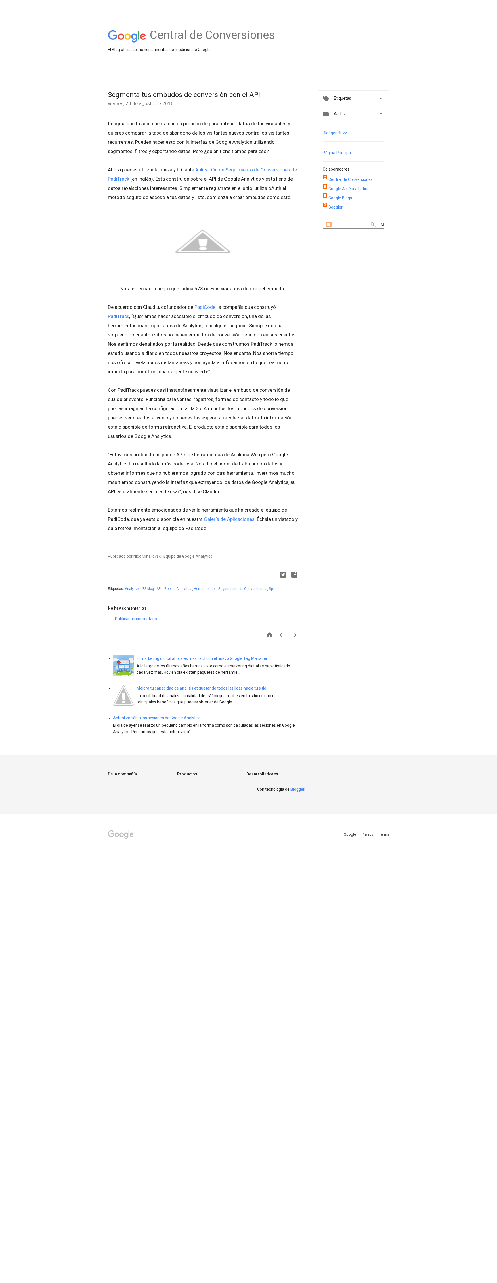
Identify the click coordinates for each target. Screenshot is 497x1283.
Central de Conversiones (350, 179)
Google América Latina (349, 188)
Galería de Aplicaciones (229, 519)
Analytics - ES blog (140, 589)
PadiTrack (118, 316)
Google (350, 834)
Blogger (297, 789)
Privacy (368, 834)
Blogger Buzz (335, 132)
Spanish (275, 589)
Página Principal (337, 152)
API (159, 589)
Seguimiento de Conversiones (242, 589)
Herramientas (205, 589)
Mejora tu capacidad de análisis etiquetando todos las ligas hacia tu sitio (201, 688)
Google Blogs (340, 198)
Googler (335, 207)
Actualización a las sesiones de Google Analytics (156, 718)
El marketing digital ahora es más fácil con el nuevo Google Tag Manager (202, 658)
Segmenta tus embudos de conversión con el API (184, 95)
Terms (384, 834)
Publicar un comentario (136, 618)
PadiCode (204, 307)
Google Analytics (178, 589)
